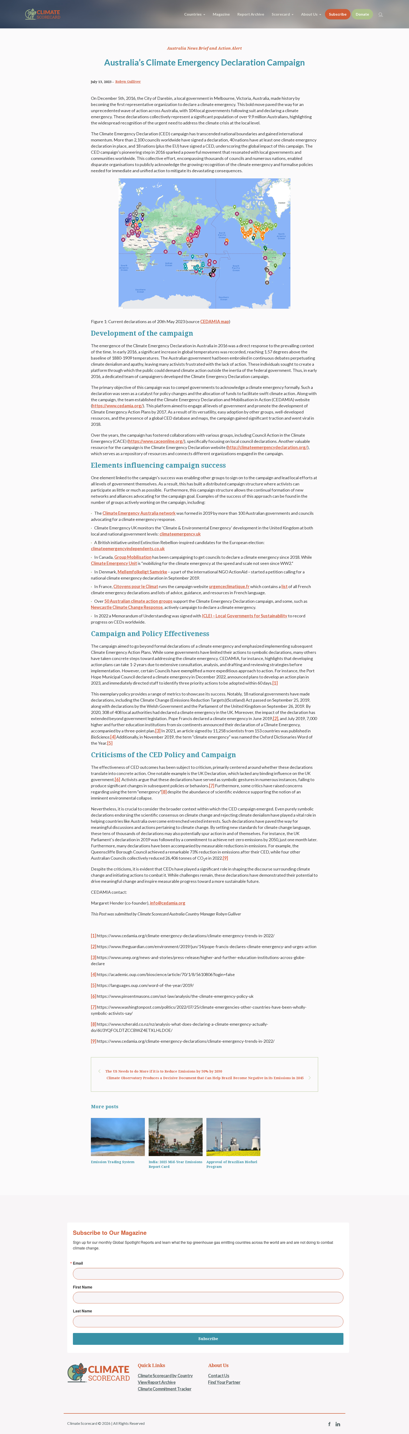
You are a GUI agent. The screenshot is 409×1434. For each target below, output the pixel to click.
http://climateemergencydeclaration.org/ (267, 447)
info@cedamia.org (167, 903)
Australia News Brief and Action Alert (204, 48)
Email (78, 1263)
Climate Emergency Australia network (139, 513)
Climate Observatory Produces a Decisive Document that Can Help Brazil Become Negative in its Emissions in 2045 (205, 1078)
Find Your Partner (224, 1382)
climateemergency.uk (180, 534)
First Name (82, 1287)
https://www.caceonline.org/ (156, 441)
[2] (275, 718)
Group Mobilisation (132, 557)
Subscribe (208, 1339)
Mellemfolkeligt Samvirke (142, 571)
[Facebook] (329, 1424)
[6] (117, 779)
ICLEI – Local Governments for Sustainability (244, 615)
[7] (211, 785)
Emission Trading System (112, 1162)
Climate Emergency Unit (114, 563)
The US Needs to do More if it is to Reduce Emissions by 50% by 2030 (163, 1071)
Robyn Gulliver (128, 82)
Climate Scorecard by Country (165, 1375)
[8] (164, 791)
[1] (275, 683)
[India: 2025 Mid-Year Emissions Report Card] (176, 1137)
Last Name (82, 1311)
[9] (225, 858)
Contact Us (218, 1375)
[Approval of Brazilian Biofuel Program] (233, 1137)
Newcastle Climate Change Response (127, 607)
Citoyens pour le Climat (135, 586)
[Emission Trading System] (118, 1137)
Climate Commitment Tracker (164, 1388)
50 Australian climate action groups (138, 601)
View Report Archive (156, 1382)
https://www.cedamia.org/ (117, 405)
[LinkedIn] (337, 1424)
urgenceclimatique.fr (229, 586)
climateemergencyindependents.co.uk (128, 548)
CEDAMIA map (214, 321)
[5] (109, 743)
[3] (157, 730)
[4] (113, 736)
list (284, 586)
